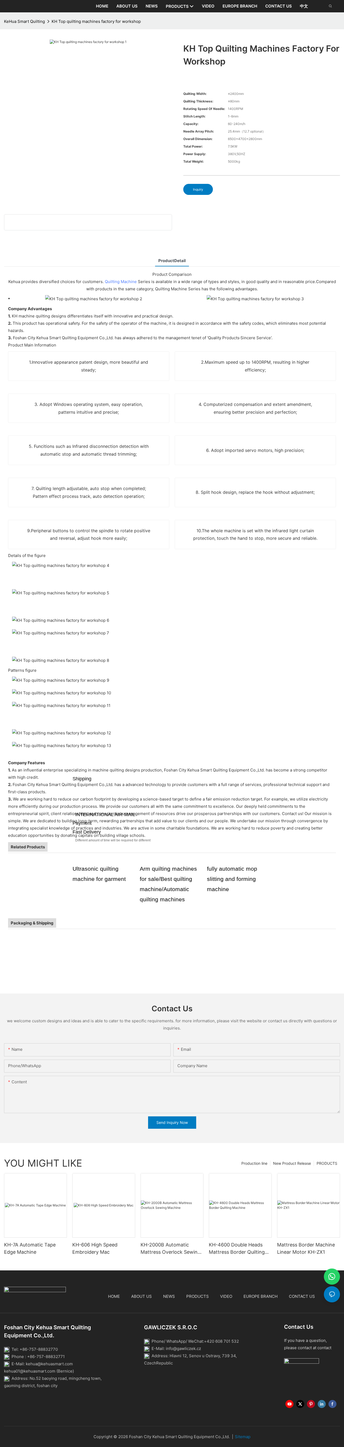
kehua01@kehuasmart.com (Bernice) (39, 1371)
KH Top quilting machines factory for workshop (96, 21)
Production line (254, 1163)
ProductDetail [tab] (172, 260)
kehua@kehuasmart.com (49, 1363)
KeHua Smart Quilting (24, 21)
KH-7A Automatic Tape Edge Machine (30, 1248)
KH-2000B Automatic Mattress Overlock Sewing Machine (170, 1249)
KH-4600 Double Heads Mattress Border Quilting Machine (237, 1249)
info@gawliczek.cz (183, 1348)
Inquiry (198, 189)
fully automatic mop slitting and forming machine (232, 879)
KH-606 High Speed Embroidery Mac (94, 1248)
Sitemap (242, 1436)
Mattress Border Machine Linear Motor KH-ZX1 (306, 1248)
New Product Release (292, 1163)
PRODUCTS (327, 1163)
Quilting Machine (121, 281)
